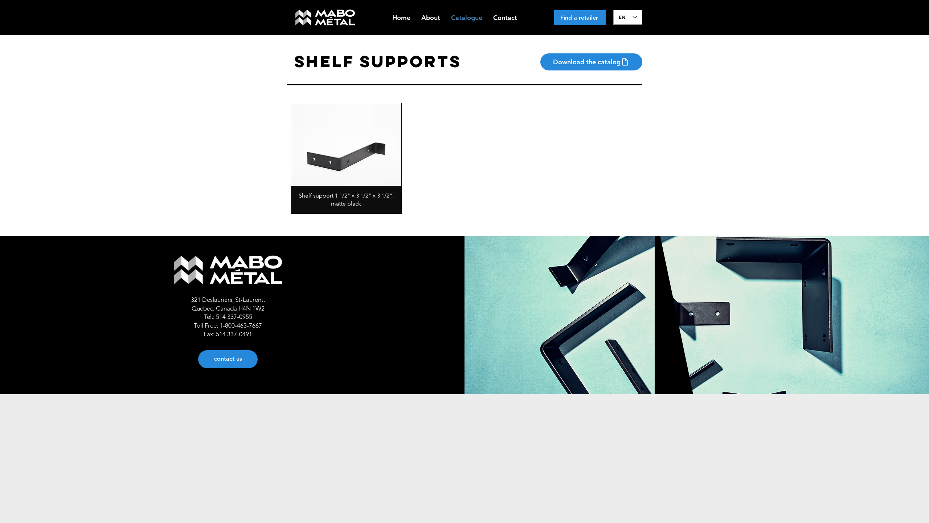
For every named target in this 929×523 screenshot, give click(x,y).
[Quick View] (346, 144)
